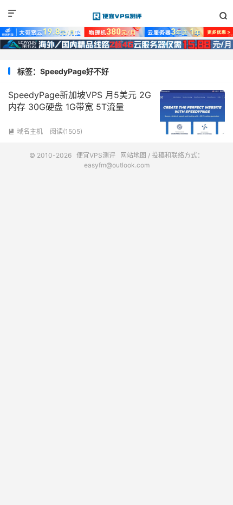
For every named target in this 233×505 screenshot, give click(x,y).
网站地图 (133, 155)
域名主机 (25, 131)
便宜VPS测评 (116, 16)
